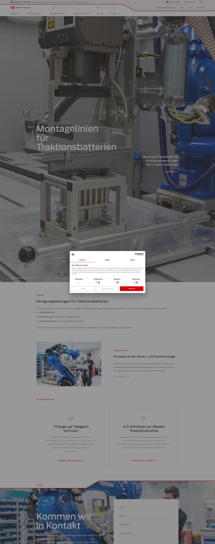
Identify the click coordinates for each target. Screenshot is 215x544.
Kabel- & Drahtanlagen (66, 8)
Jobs (182, 8)
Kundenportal (189, 2)
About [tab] (132, 260)
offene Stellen (174, 2)
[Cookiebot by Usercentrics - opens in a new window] (136, 254)
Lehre (190, 8)
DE (201, 2)
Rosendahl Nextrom (18, 278)
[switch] (98, 282)
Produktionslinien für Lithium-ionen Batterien (69, 278)
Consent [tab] (82, 260)
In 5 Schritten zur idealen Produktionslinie (144, 429)
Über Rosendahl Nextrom (166, 8)
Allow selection (107, 289)
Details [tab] (107, 260)
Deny (83, 289)
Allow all (132, 289)
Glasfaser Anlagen (107, 8)
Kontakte (200, 8)
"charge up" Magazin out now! (71, 429)
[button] (71, 460)
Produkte (48, 278)
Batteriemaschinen (23, 8)
